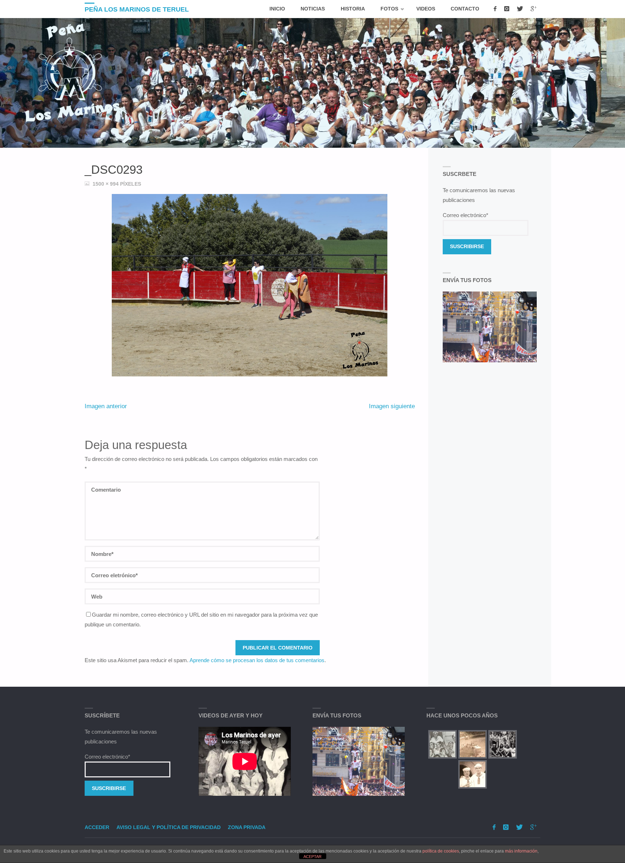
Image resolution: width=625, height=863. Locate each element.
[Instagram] (506, 9)
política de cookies (440, 851)
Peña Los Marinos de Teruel (137, 9)
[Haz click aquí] (490, 327)
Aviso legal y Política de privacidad (168, 827)
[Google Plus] (533, 9)
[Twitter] (520, 9)
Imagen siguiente (392, 406)
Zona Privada (246, 827)
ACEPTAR (312, 856)
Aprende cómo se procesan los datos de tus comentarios (257, 660)
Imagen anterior (106, 406)
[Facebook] (495, 9)
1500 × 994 (106, 184)
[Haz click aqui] (358, 761)
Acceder (97, 827)
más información (521, 851)
